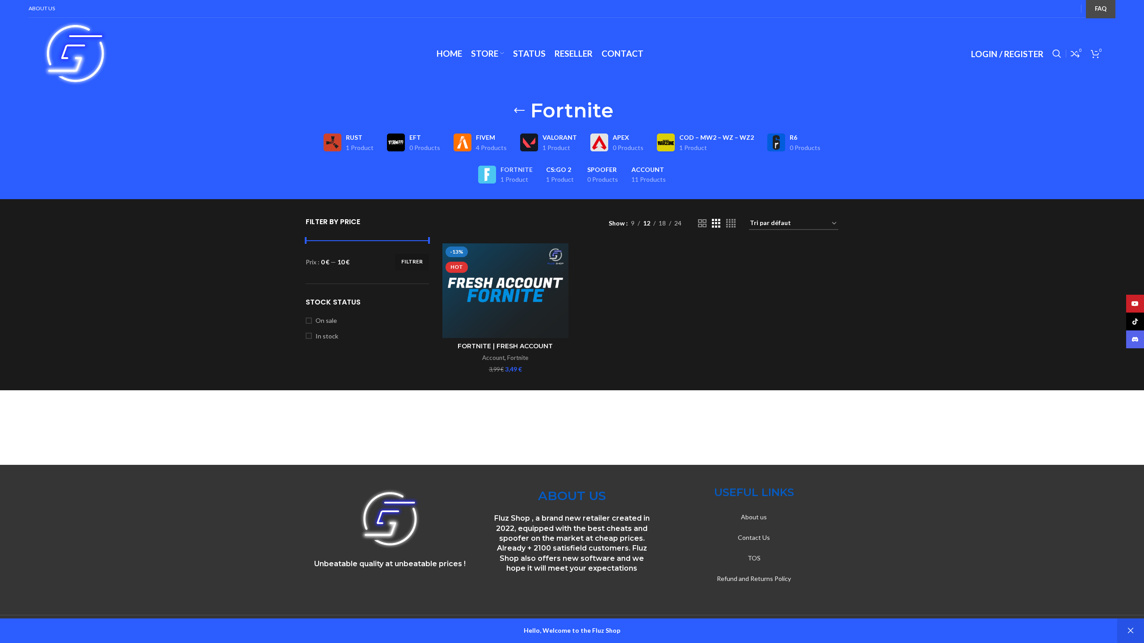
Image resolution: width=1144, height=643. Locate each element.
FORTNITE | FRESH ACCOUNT (505, 346)
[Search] (1057, 54)
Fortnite (517, 357)
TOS (754, 558)
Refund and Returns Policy (754, 578)
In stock (326, 336)
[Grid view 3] (716, 223)
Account (493, 357)
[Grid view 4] (731, 223)
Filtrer (412, 261)
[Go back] (519, 111)
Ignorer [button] (1130, 630)
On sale (326, 320)
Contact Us (754, 537)
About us (754, 517)
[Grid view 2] (702, 223)
